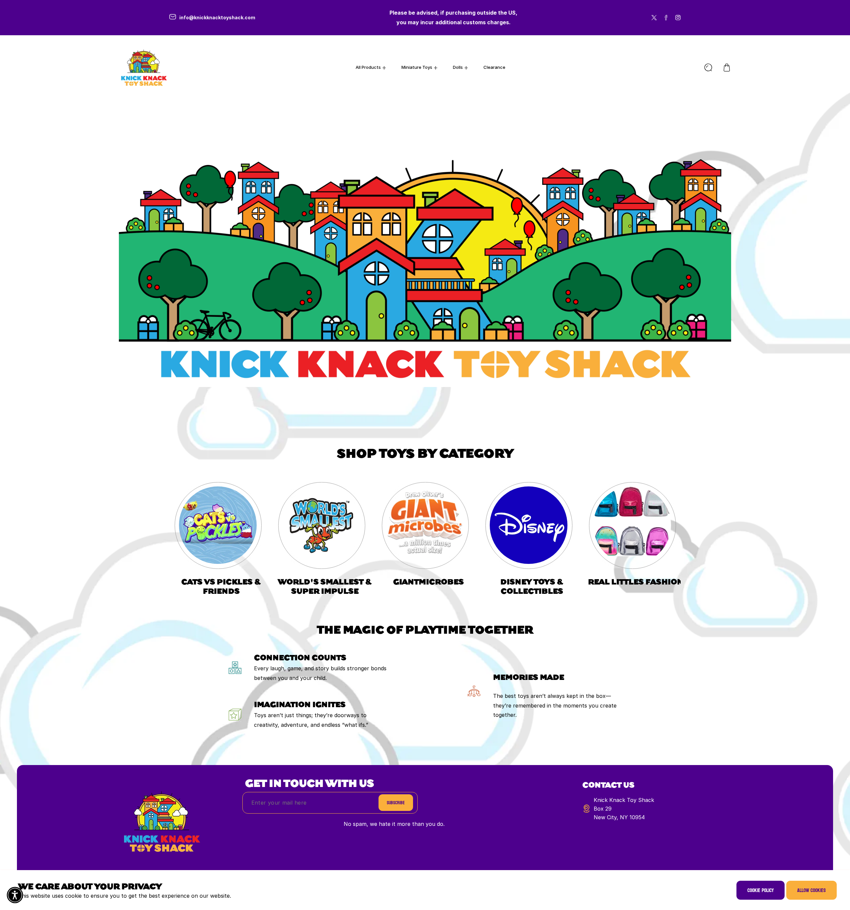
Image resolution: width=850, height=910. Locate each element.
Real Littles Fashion (635, 581)
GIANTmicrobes (428, 581)
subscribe (396, 803)
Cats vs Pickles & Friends (221, 586)
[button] (726, 67)
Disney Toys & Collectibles (531, 586)
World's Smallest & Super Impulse (325, 586)
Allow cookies (811, 890)
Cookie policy (760, 890)
